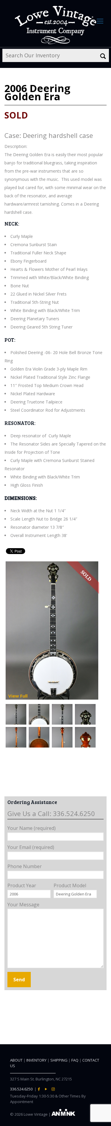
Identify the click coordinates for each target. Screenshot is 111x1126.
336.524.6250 (21, 1089)
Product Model (70, 885)
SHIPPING (58, 1060)
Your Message (23, 904)
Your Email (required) (30, 847)
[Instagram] (53, 1089)
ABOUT (16, 1060)
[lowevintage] (55, 25)
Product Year (21, 885)
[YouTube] (46, 1089)
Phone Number (24, 866)
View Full (18, 696)
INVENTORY (36, 1060)
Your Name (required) (31, 828)
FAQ (74, 1060)
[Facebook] (39, 1089)
